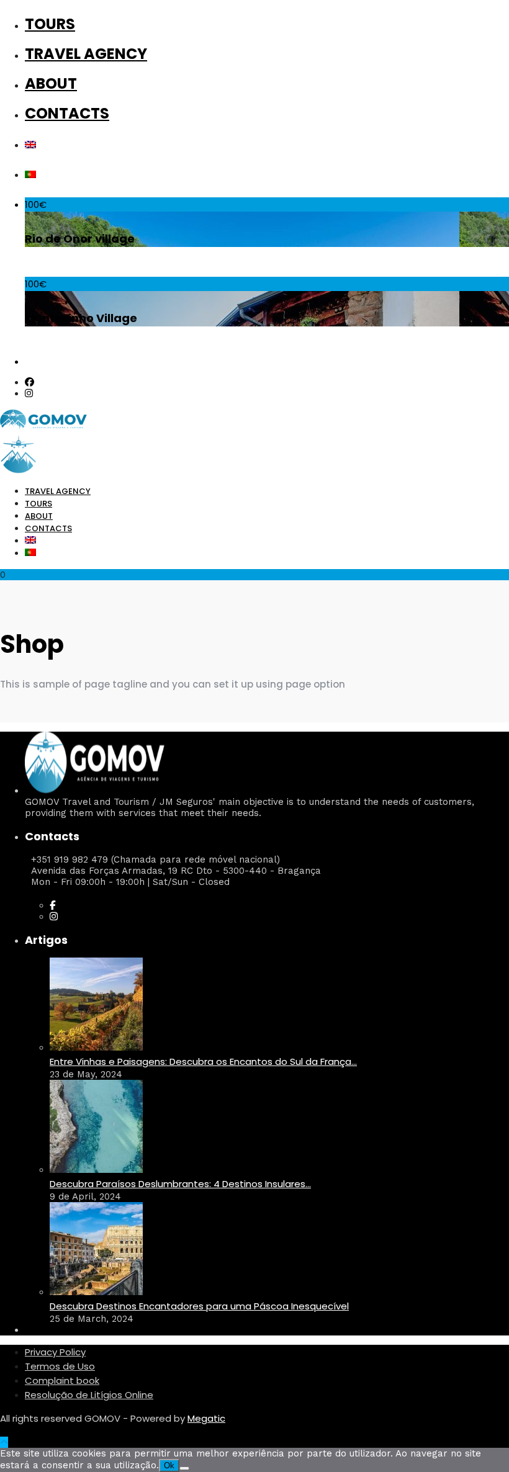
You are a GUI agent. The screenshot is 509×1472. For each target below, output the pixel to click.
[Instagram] (29, 393)
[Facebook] (52, 905)
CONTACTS (67, 113)
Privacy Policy (55, 1351)
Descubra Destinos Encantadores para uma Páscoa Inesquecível (199, 1306)
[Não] (184, 1468)
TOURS (50, 24)
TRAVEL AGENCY (86, 53)
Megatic (206, 1418)
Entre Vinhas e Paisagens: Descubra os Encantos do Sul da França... (203, 1061)
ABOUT (51, 83)
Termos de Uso (60, 1366)
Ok (169, 1465)
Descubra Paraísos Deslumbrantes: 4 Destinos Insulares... (180, 1183)
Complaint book (62, 1380)
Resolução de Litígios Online (89, 1394)
